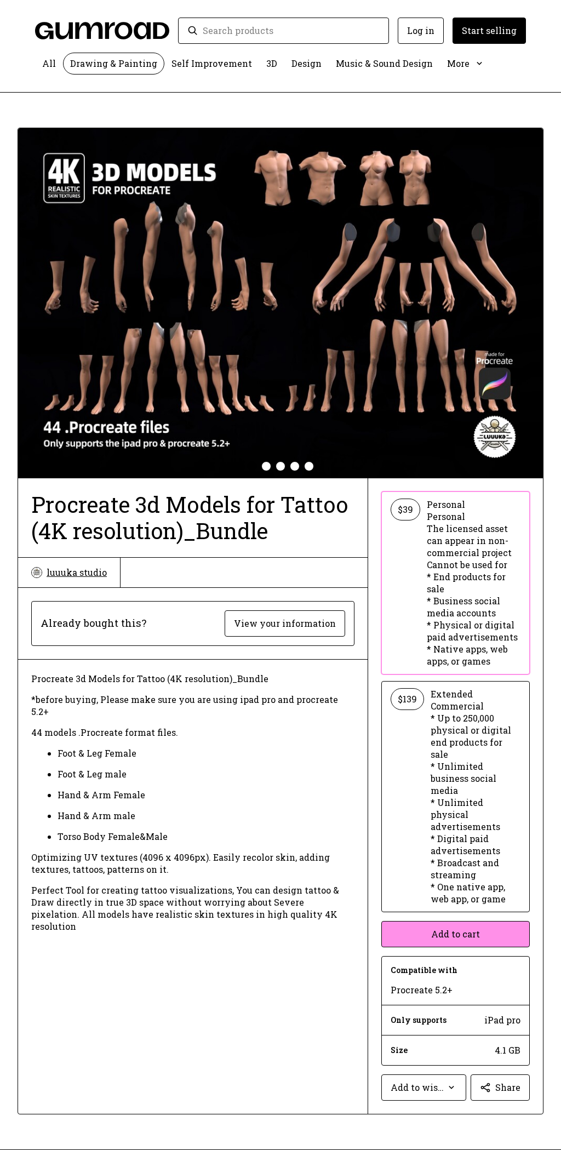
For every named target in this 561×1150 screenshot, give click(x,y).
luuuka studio (77, 572)
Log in (420, 30)
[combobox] (291, 30)
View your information (285, 623)
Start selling (489, 30)
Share (507, 1087)
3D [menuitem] (271, 63)
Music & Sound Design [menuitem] (384, 63)
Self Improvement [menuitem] (211, 63)
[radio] (455, 582)
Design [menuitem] (306, 63)
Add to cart (455, 934)
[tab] (252, 466)
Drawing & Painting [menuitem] (113, 63)
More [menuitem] (458, 63)
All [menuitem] (49, 63)
